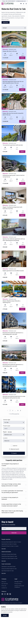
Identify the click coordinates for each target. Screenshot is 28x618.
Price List (4, 585)
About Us (4, 581)
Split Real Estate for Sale (8, 570)
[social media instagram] (5, 594)
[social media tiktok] (10, 594)
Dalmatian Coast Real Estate (8, 566)
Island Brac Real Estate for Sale (9, 556)
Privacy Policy (18, 583)
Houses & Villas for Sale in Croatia (10, 546)
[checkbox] (11, 445)
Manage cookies (18, 581)
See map (10, 431)
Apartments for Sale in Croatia (9, 544)
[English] (23, 3)
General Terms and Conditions (19, 586)
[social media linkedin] (7, 594)
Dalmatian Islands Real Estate (9, 554)
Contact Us (4, 588)
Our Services (5, 583)
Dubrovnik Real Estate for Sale (9, 568)
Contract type (6, 419)
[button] (14, 464)
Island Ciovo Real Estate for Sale (9, 558)
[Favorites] (21, 3)
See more (4, 548)
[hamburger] (26, 3)
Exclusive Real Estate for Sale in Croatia (11, 542)
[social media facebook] (2, 594)
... (15, 410)
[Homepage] (7, 4)
